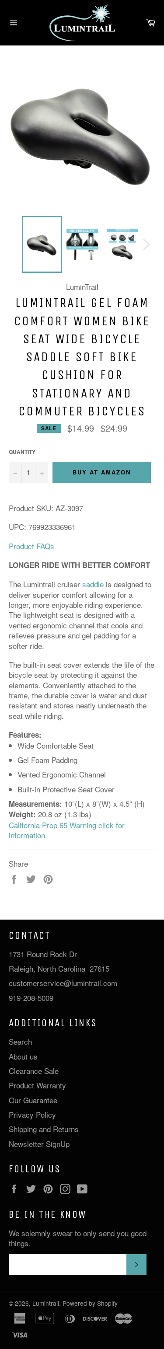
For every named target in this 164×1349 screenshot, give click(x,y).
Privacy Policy (32, 1114)
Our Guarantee (33, 1100)
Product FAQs (31, 545)
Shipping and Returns (44, 1128)
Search (20, 1041)
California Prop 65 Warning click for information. (67, 829)
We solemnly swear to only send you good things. (78, 1238)
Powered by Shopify (90, 1303)
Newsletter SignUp (39, 1143)
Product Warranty (37, 1085)
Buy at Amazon (101, 472)
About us (23, 1056)
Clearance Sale (34, 1070)
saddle (93, 584)
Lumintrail (45, 1303)
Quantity (22, 452)
